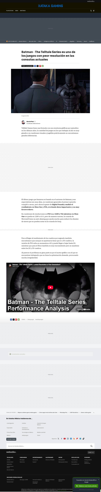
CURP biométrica (74, 412)
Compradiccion (75, 464)
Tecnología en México (27, 432)
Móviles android (41, 432)
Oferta (39, 41)
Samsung (79, 41)
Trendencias (74, 459)
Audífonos (91, 41)
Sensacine (35, 459)
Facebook (94, 11)
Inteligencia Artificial (49, 41)
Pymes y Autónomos (87, 462)
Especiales (9, 428)
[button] (31, 121)
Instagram (68, 438)
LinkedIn (80, 438)
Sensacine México (37, 479)
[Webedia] (91, 1)
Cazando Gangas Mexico (41, 424)
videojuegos (40, 319)
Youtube (64, 438)
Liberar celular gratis (86, 412)
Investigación (10, 423)
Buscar (91, 446)
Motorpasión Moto (63, 462)
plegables (72, 41)
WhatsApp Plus (64, 412)
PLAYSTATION (9, 10)
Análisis (24, 423)
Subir (90, 452)
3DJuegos (22, 459)
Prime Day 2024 (11, 432)
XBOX (16, 10)
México (8, 435)
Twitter (91, 11)
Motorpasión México (62, 480)
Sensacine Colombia (35, 482)
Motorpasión (62, 459)
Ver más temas (11, 439)
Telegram (71, 438)
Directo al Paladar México (50, 480)
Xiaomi (85, 41)
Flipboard (40, 66)
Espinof (34, 462)
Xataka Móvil (10, 462)
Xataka (8, 459)
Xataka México (10, 479)
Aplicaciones (40, 428)
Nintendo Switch (63, 41)
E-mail (43, 66)
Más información (62, 490)
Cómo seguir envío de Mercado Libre (48, 412)
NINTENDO (23, 10)
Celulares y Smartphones (25, 428)
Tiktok (83, 438)
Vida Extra (22, 462)
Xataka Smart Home (10, 467)
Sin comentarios (28, 66)
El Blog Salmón (88, 459)
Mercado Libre (32, 41)
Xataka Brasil (10, 482)
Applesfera (9, 464)
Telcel (38, 435)
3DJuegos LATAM (24, 479)
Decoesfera (74, 462)
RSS (74, 438)
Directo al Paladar (50, 459)
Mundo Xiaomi (10, 470)
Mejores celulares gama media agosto (27, 412)
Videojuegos (50, 5)
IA (56, 41)
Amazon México (23, 41)
